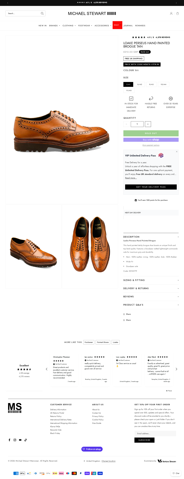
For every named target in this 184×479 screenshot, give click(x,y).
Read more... (131, 177)
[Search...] (42, 13)
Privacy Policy (97, 416)
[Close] (177, 152)
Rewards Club (55, 430)
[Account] (171, 13)
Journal (128, 25)
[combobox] (25, 13)
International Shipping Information (63, 423)
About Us (96, 409)
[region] (111, 369)
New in (43, 25)
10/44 (165, 85)
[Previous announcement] (8, 3)
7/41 (129, 85)
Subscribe (144, 440)
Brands (53, 25)
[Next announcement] (176, 3)
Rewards (140, 25)
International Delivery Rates (61, 419)
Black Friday (55, 433)
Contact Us (96, 413)
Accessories (102, 25)
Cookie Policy (97, 419)
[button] (176, 13)
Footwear (84, 25)
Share (128, 314)
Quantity (129, 118)
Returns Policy (55, 416)
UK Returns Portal (57, 413)
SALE (116, 25)
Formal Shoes (103, 342)
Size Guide (96, 423)
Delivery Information (58, 409)
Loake (115, 342)
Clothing (68, 25)
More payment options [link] (151, 145)
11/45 (130, 91)
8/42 (141, 85)
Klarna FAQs (55, 426)
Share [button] (128, 320)
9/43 (153, 85)
